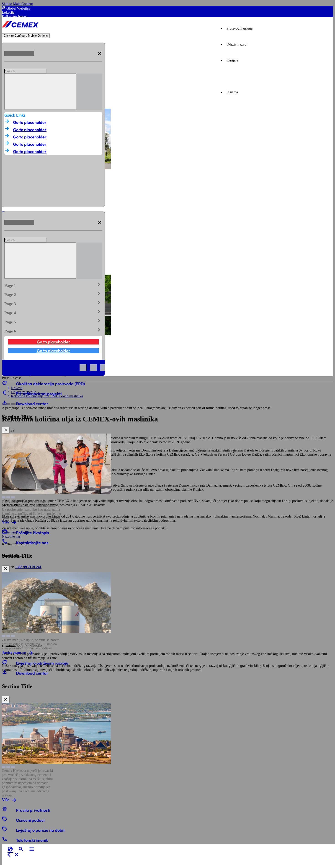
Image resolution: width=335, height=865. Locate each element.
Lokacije (8, 12)
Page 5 (53, 321)
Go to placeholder (29, 122)
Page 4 (53, 312)
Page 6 (53, 330)
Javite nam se (14, 652)
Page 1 (53, 284)
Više (5, 522)
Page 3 (53, 302)
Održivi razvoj (237, 44)
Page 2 (53, 293)
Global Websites (18, 8)
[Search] (40, 92)
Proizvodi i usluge (240, 28)
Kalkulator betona (15, 16)
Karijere (232, 60)
